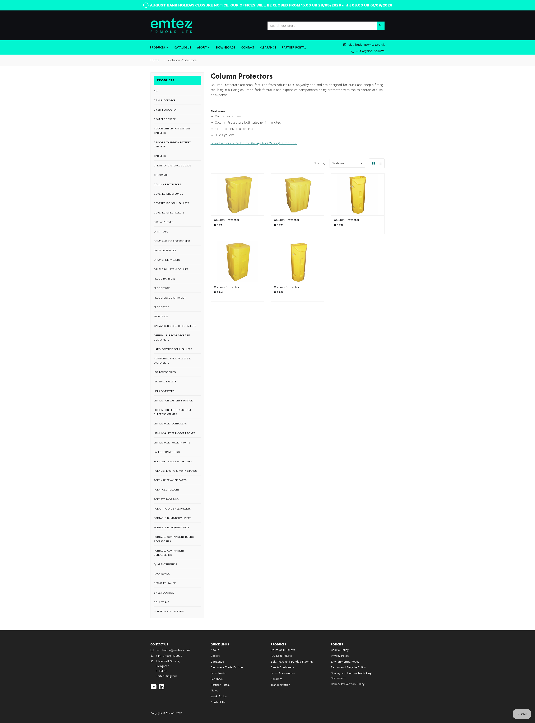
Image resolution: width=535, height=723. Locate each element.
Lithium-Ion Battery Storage (173, 400)
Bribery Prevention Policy (347, 684)
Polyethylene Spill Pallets (172, 508)
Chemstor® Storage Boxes (172, 165)
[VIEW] (237, 194)
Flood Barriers (164, 278)
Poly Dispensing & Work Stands (175, 470)
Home (154, 60)
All (156, 90)
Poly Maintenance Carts (170, 480)
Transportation (280, 684)
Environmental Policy (345, 661)
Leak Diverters (164, 391)
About (202, 47)
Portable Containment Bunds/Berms (169, 552)
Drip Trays (161, 231)
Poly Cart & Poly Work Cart (173, 461)
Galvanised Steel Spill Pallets (175, 325)
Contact (247, 47)
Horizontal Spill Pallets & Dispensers (172, 360)
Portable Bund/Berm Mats (172, 527)
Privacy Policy (340, 655)
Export (215, 655)
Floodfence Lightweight (171, 297)
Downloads (226, 47)
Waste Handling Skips (169, 611)
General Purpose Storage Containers (172, 337)
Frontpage (161, 316)
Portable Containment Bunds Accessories (174, 539)
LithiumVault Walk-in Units (172, 442)
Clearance (268, 47)
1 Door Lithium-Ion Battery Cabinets (172, 130)
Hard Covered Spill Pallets (173, 349)
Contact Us (218, 702)
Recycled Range (165, 583)
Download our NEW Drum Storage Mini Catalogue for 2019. (254, 143)
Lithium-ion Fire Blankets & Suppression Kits (172, 412)
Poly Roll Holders (167, 489)
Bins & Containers (282, 667)
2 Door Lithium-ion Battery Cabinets (172, 144)
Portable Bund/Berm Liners (172, 518)
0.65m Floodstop (165, 109)
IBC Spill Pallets (165, 381)
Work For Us (219, 696)
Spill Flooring (164, 592)
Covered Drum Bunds (168, 193)
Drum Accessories (283, 673)
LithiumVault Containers (170, 423)
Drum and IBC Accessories (172, 241)
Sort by (319, 163)
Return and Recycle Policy (348, 667)
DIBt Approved (163, 222)
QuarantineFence (165, 564)
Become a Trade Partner (227, 667)
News (214, 690)
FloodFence (162, 288)
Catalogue (183, 47)
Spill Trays (161, 602)
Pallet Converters (167, 452)
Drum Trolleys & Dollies (171, 269)
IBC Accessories (165, 372)
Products (158, 47)
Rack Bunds (162, 573)
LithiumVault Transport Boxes (174, 433)
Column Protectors (167, 184)
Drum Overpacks (165, 250)
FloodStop (161, 307)
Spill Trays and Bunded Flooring (292, 661)
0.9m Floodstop (165, 119)
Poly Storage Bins (166, 499)
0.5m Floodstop (165, 100)
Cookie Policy (340, 649)
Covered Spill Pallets (169, 212)
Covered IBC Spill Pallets (171, 203)
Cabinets (160, 156)
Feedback (217, 679)
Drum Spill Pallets (167, 259)
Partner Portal (294, 47)
